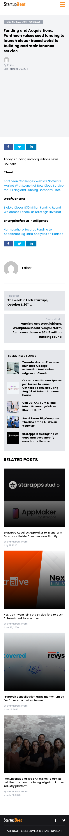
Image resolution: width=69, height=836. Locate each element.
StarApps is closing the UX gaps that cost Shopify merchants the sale (40, 437)
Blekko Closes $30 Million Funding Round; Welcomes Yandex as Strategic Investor (32, 209)
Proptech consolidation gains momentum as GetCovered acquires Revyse (34, 698)
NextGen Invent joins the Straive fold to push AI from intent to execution (33, 616)
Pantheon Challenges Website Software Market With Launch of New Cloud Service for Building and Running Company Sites (34, 185)
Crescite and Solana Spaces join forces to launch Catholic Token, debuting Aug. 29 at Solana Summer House (42, 388)
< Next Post (13, 295)
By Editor (9, 65)
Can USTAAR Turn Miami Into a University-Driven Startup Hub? (39, 406)
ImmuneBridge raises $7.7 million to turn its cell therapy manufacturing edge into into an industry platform (34, 782)
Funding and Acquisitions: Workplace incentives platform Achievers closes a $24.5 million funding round (37, 330)
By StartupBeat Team (16, 541)
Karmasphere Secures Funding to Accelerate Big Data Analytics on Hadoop (33, 231)
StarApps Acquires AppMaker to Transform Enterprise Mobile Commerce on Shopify (33, 534)
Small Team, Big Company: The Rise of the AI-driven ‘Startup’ (41, 422)
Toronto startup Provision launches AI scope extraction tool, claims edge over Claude (40, 367)
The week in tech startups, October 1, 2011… (27, 302)
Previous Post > (54, 319)
